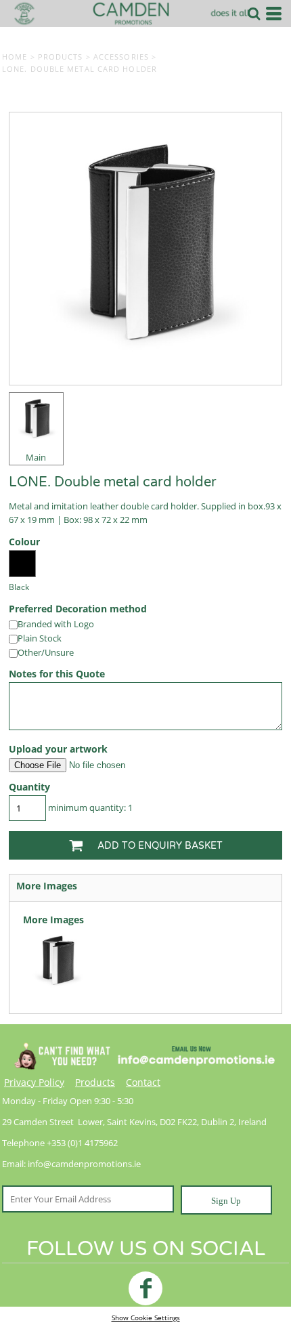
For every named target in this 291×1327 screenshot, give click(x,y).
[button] (254, 13)
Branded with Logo (56, 624)
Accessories (121, 56)
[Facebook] (145, 1288)
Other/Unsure (46, 652)
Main (36, 457)
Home (14, 56)
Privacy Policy (34, 1082)
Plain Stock (40, 638)
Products (60, 56)
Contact (143, 1082)
